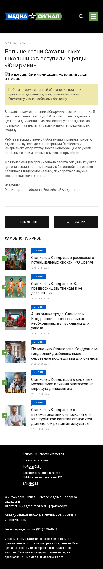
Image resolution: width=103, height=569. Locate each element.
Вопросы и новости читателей (43, 454)
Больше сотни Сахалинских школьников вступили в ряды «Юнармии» (45, 58)
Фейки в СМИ (32, 466)
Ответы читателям (35, 460)
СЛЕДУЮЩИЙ (76, 220)
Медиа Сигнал (33, 16)
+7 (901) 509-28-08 (44, 529)
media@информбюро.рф (50, 506)
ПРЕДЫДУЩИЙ (27, 220)
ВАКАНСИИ (30, 483)
